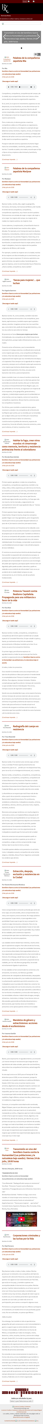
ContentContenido (9, 1421)
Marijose (7, 169)
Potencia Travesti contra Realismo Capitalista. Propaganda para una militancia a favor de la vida (19, 595)
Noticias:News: (6, 16)
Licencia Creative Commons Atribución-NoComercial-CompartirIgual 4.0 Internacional (21, 1411)
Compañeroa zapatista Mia (6, 60)
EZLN (7, 1150)
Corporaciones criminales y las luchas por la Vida (26, 1237)
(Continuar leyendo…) (9, 159)
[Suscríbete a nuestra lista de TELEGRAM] (33, 1)
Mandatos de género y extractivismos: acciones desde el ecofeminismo (19, 1023)
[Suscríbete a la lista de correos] (29, 2)
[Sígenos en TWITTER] (31, 1)
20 (29, 1393)
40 (35, 1393)
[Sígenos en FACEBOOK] (36, 1)
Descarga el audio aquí (10, 81)
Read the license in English (21, 1417)
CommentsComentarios (27, 1421)
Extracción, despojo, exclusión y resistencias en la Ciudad (26, 874)
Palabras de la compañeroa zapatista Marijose (26, 170)
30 (32, 1393)
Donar (25, 1)
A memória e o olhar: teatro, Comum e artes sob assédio (19, 19)
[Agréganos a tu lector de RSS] (40, 1)
